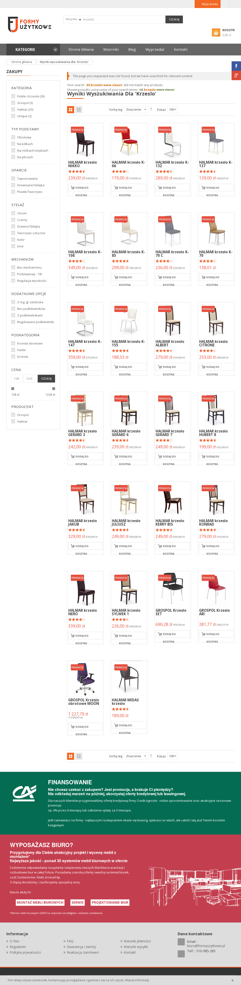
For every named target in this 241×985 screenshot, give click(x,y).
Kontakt (130, 952)
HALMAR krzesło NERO (82, 612)
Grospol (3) (25, 103)
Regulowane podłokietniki (35, 322)
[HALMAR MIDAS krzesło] (129, 678)
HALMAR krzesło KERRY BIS (170, 522)
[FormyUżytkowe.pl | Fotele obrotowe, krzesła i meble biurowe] (29, 24)
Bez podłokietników (31, 309)
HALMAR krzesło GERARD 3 (82, 433)
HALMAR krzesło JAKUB (82, 522)
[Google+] (236, 75)
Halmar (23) (25, 109)
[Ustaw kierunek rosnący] (151, 109)
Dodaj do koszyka (82, 188)
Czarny (22, 220)
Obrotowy (24, 137)
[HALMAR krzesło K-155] (129, 320)
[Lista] (78, 109)
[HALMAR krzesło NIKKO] (85, 141)
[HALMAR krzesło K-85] (129, 230)
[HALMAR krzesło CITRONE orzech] (216, 320)
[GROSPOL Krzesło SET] (173, 589)
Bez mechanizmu (29, 267)
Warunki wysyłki (136, 946)
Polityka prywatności (25, 952)
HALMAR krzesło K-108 (85, 253)
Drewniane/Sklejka (30, 185)
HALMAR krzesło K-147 (85, 343)
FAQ (70, 941)
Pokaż (161, 110)
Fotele (21, 350)
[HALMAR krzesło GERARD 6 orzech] (129, 409)
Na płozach (25, 157)
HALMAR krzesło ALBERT (170, 343)
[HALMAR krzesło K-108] (85, 230)
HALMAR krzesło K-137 (216, 164)
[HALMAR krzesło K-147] (85, 320)
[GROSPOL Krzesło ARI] (216, 589)
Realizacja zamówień (83, 952)
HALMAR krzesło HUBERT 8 (213, 433)
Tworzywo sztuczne (31, 233)
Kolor (21, 239)
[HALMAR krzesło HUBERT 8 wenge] (216, 409)
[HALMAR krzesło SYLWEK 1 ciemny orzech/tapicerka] (129, 589)
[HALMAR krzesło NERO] (85, 589)
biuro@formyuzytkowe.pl (206, 945)
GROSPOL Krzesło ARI (214, 612)
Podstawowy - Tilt (29, 274)
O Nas (14, 941)
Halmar (22, 421)
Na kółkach (25, 144)
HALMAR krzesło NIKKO (82, 164)
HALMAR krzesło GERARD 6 (126, 433)
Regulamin (18, 946)
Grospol (23, 415)
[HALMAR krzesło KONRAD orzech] (216, 499)
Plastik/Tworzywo (29, 192)
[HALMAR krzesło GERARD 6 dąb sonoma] (85, 409)
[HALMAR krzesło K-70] (216, 230)
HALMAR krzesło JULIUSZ (126, 522)
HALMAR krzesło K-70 (216, 253)
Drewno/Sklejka (28, 226)
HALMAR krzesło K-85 (128, 253)
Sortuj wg (115, 109)
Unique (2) (24, 116)
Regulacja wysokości (31, 280)
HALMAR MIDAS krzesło (125, 702)
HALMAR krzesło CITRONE (213, 343)
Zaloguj (224, 4)
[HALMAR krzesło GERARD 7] (173, 409)
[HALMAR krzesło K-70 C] (173, 230)
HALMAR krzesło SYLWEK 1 (126, 612)
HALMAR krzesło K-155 (128, 343)
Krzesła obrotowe (30, 343)
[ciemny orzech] (173, 320)
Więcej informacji (137, 980)
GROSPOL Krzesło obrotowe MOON (83, 702)
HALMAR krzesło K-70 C (172, 253)
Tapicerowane (27, 178)
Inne (20, 246)
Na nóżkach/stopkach (32, 150)
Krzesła (22, 356)
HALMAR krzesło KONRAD (213, 522)
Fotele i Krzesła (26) (30, 96)
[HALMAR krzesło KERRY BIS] (173, 499)
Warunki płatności (137, 941)
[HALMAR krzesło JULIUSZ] (129, 499)
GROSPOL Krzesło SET (171, 612)
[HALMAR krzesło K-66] (129, 141)
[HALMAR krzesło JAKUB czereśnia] (85, 499)
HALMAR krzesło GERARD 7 (170, 433)
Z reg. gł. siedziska (30, 302)
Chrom (22, 213)
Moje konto (210, 4)
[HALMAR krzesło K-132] (173, 141)
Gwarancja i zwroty (81, 946)
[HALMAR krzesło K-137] (216, 141)
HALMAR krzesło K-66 (128, 164)
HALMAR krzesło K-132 (172, 164)
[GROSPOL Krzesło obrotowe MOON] (85, 678)
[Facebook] (236, 66)
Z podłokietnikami (30, 315)
